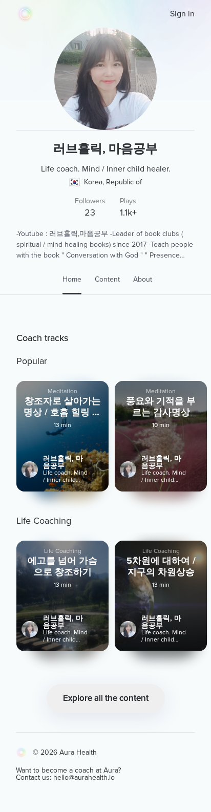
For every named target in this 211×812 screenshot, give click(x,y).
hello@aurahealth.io (84, 777)
